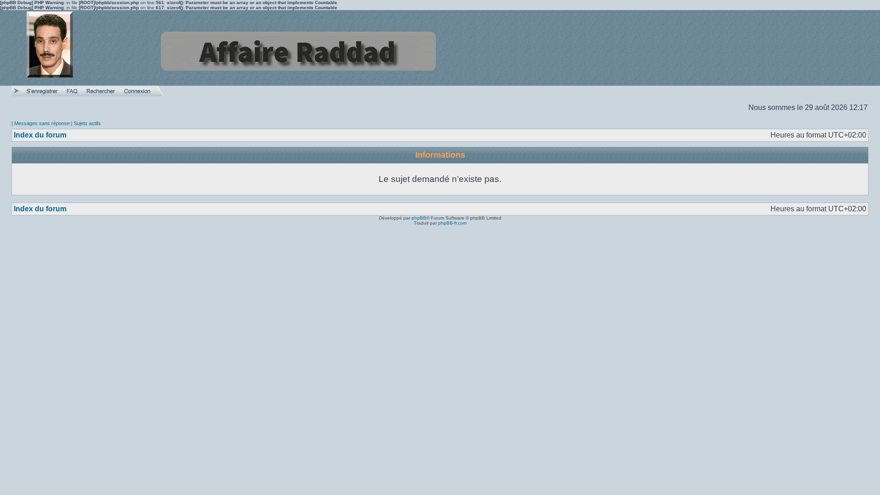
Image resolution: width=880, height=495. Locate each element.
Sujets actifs (87, 123)
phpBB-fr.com (452, 223)
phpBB (419, 217)
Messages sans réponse (42, 123)
